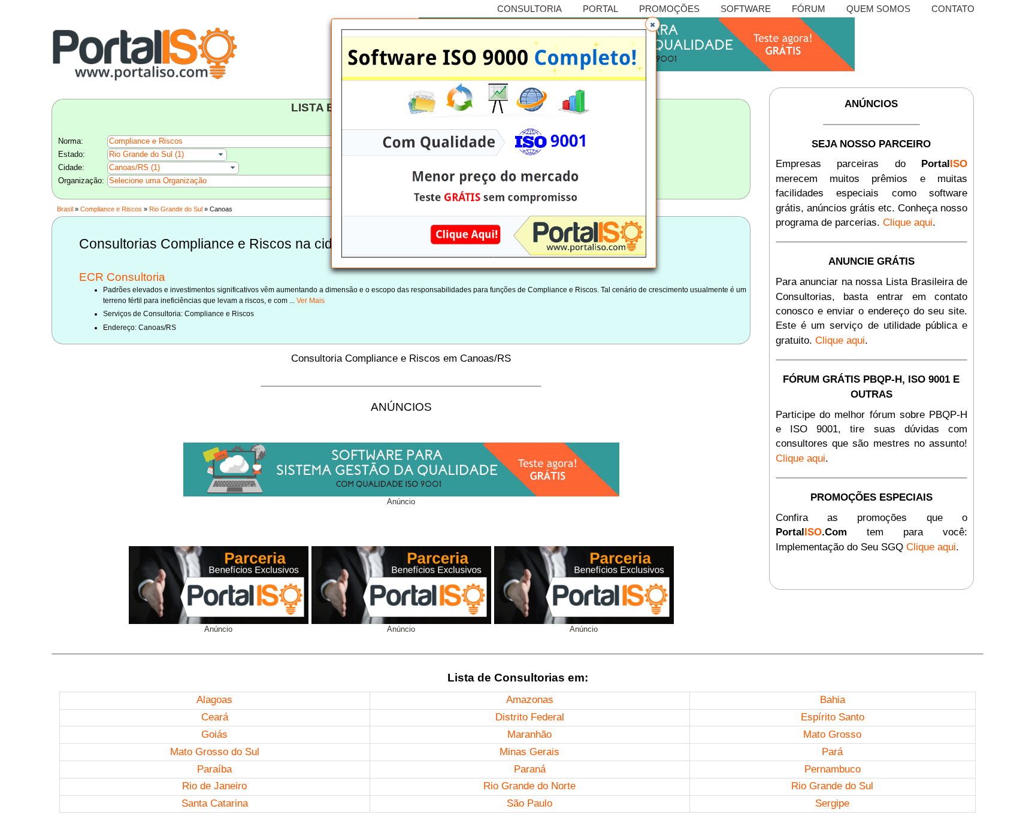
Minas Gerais (529, 752)
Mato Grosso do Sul (214, 752)
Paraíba (214, 769)
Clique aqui (908, 222)
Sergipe (832, 803)
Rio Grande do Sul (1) (146, 154)
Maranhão (529, 734)
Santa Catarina (214, 803)
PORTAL (600, 9)
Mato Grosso (832, 734)
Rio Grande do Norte (529, 786)
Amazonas (529, 699)
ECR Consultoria (122, 277)
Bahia (832, 699)
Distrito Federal (529, 717)
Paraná (530, 769)
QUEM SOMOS (878, 9)
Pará (832, 752)
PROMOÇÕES (669, 9)
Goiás (214, 734)
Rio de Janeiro (214, 786)
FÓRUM (808, 9)
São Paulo (529, 803)
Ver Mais (310, 300)
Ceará (214, 717)
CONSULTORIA (529, 9)
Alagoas (214, 699)
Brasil (65, 209)
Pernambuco (832, 769)
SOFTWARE (746, 9)
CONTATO (953, 9)
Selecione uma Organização (158, 180)
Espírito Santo (832, 717)
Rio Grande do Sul (175, 209)
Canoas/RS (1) (134, 167)
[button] (652, 24)
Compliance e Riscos (146, 141)
